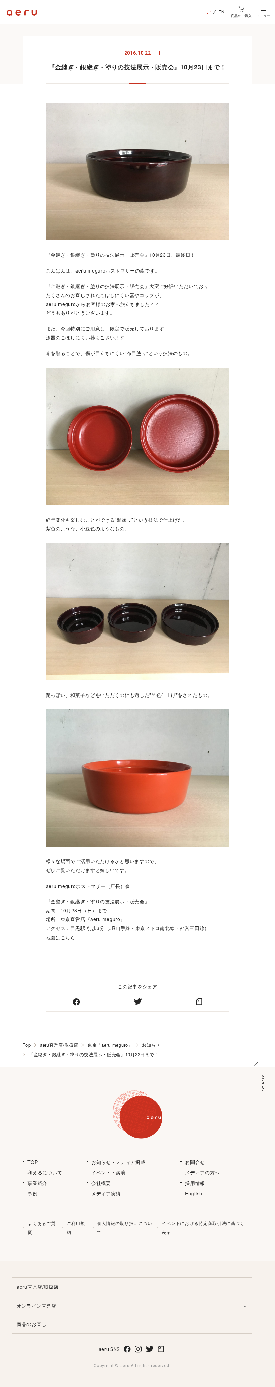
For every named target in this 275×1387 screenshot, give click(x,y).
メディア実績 (106, 1193)
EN (221, 11)
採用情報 (195, 1183)
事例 (32, 1193)
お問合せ (195, 1162)
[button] (263, 12)
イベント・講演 (108, 1172)
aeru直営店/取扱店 (59, 1045)
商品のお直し (31, 1324)
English (193, 1193)
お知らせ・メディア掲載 (118, 1162)
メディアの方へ (202, 1172)
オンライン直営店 (36, 1305)
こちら (68, 937)
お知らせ (151, 1045)
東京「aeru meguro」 (110, 1045)
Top (27, 1045)
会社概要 (101, 1183)
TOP (33, 1162)
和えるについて (45, 1172)
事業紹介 (37, 1183)
